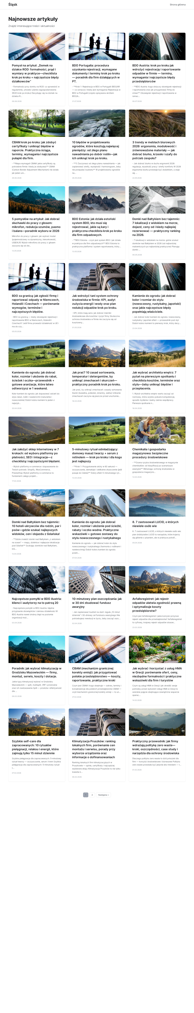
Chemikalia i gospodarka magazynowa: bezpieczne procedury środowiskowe (150, 453)
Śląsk (12, 4)
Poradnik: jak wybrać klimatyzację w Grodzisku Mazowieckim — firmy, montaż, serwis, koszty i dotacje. (36, 672)
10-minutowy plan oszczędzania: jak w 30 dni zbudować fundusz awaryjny (97, 603)
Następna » (103, 795)
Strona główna (178, 4)
